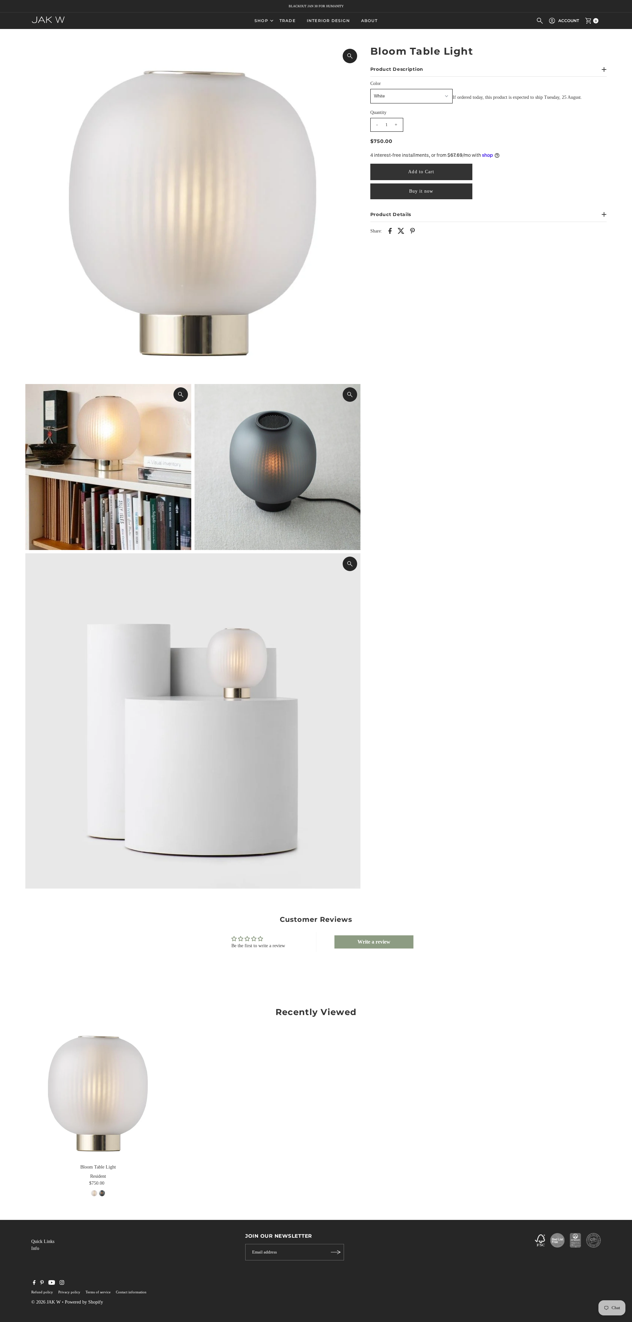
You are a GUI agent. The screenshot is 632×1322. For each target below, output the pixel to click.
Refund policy (42, 1292)
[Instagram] (62, 1283)
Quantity (378, 112)
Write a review (373, 942)
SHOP (261, 20)
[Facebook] (34, 1283)
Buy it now (421, 190)
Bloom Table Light (98, 1167)
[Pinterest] (42, 1283)
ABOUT (369, 20)
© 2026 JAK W (46, 1302)
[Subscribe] (336, 1252)
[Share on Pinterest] (412, 230)
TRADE (287, 20)
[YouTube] (51, 1283)
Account (568, 20)
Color (375, 83)
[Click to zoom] (350, 56)
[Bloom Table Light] (98, 1093)
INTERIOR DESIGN (328, 20)
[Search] (540, 21)
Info (35, 1248)
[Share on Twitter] (401, 230)
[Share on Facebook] (390, 230)
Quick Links (42, 1241)
